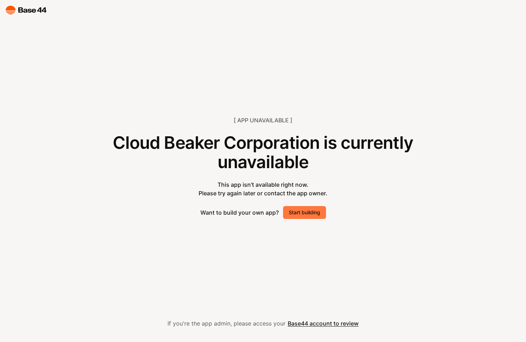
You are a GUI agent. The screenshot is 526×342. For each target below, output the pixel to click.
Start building (304, 212)
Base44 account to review (323, 323)
